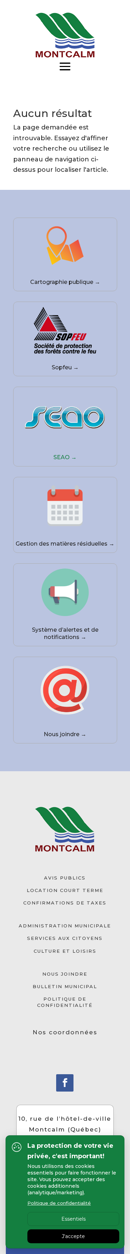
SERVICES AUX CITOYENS (65, 938)
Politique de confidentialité (59, 1203)
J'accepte (73, 1236)
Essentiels (73, 1219)
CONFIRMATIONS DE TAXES (64, 903)
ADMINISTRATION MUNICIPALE (65, 925)
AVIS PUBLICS (65, 878)
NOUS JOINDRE (64, 974)
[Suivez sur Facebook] (64, 1083)
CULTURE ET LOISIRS (65, 951)
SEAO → (65, 457)
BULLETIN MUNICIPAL (65, 986)
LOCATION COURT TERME (65, 890)
